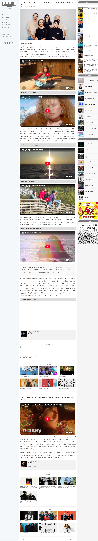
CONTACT (4, 38)
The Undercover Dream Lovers (37, 401)
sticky (32, 336)
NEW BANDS (7, 24)
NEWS (5, 14)
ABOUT (3, 31)
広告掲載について (5, 34)
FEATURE (6, 27)
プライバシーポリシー (6, 36)
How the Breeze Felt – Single (34, 331)
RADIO (5, 22)
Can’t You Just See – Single (33, 461)
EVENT (6, 19)
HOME (5, 12)
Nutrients (33, 6)
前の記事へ (22, 539)
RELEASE (6, 17)
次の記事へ (73, 539)
